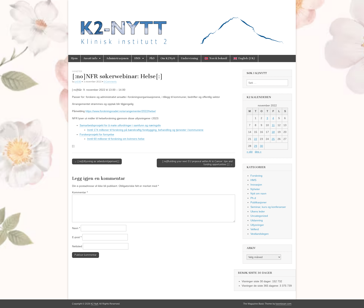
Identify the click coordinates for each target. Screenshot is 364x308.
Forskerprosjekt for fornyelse (97, 134)
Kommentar (80, 192)
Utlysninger (257, 224)
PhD (152, 58)
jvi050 (78, 81)
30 (261, 145)
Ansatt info (90, 58)
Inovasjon (256, 184)
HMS (137, 58)
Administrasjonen (117, 58)
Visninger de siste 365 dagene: (261, 285)
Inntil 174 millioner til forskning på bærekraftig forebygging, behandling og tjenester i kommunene (145, 129)
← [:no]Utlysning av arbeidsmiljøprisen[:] (97, 161)
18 (273, 131)
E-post (77, 237)
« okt (250, 151)
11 (273, 125)
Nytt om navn (258, 193)
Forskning (256, 175)
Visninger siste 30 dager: (257, 281)
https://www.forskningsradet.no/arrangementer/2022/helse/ (121, 111)
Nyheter (77, 71)
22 (255, 138)
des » (258, 151)
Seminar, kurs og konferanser (268, 206)
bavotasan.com (283, 304)
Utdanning (256, 220)
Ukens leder (257, 211)
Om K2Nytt (168, 58)
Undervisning (189, 58)
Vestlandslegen (259, 233)
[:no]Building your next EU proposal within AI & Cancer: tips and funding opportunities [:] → (197, 163)
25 (273, 138)
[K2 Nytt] (182, 24)
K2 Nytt (94, 304)
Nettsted (77, 246)
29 (255, 145)
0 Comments (110, 81)
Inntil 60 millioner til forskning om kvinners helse (115, 138)
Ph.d (253, 198)
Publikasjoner (258, 202)
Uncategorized (259, 215)
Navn (76, 228)
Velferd (254, 229)
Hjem (74, 58)
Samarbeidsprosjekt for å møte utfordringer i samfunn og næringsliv (120, 125)
